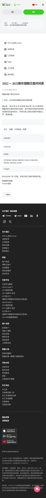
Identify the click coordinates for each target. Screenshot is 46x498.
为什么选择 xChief (9, 236)
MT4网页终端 (7, 305)
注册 (12, 12)
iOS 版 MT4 (6, 311)
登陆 (33, 12)
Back (8, 194)
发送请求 (5, 340)
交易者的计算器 (8, 379)
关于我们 (15, 23)
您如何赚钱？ (7, 353)
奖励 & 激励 (6, 331)
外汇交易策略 (7, 398)
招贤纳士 (5, 248)
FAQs (9, 62)
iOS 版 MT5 (6, 296)
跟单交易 (5, 337)
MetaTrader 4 (7, 302)
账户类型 (5, 261)
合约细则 (5, 267)
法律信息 (10, 49)
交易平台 (5, 280)
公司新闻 (25, 23)
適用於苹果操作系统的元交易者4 (14, 314)
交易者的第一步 (8, 392)
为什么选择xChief (14, 43)
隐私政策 (5, 417)
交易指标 (5, 401)
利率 (4, 376)
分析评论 (5, 367)
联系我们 (10, 74)
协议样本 (5, 273)
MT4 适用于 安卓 (8, 308)
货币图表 (5, 373)
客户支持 (5, 323)
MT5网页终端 (7, 290)
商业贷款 (5, 334)
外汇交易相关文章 (9, 395)
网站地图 (13, 211)
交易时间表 (6, 404)
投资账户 (5, 328)
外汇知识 (5, 385)
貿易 (4, 257)
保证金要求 (6, 270)
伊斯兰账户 (6, 264)
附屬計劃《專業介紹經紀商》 (13, 356)
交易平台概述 (7, 284)
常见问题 (5, 245)
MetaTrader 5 (7, 287)
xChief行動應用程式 (10, 317)
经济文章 (5, 370)
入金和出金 (6, 343)
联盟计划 (5, 349)
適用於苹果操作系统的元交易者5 (14, 299)
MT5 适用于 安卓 (8, 293)
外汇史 (4, 389)
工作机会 (10, 68)
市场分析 (5, 363)
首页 (5, 23)
